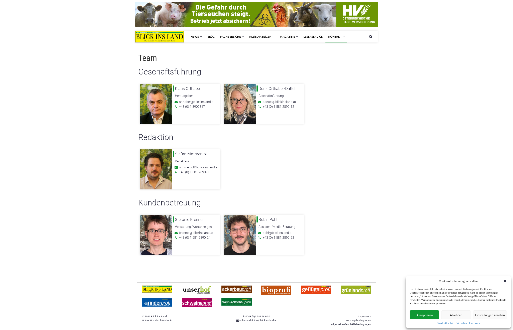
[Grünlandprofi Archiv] (356, 293)
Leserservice (313, 36)
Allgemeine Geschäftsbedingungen (351, 324)
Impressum (474, 323)
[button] (505, 281)
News (195, 36)
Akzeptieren (424, 315)
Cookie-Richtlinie (445, 323)
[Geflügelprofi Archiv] (316, 293)
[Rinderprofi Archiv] (157, 305)
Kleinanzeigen (260, 36)
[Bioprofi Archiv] (276, 294)
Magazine (287, 36)
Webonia (167, 320)
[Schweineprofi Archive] (197, 305)
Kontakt (335, 36)
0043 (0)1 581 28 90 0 (257, 316)
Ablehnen (456, 315)
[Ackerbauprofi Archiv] (236, 292)
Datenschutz (461, 323)
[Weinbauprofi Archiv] (236, 304)
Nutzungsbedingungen (358, 320)
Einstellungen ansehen (490, 315)
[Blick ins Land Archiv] (157, 291)
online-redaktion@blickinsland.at (258, 320)
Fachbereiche (230, 36)
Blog (211, 36)
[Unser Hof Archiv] (197, 293)
